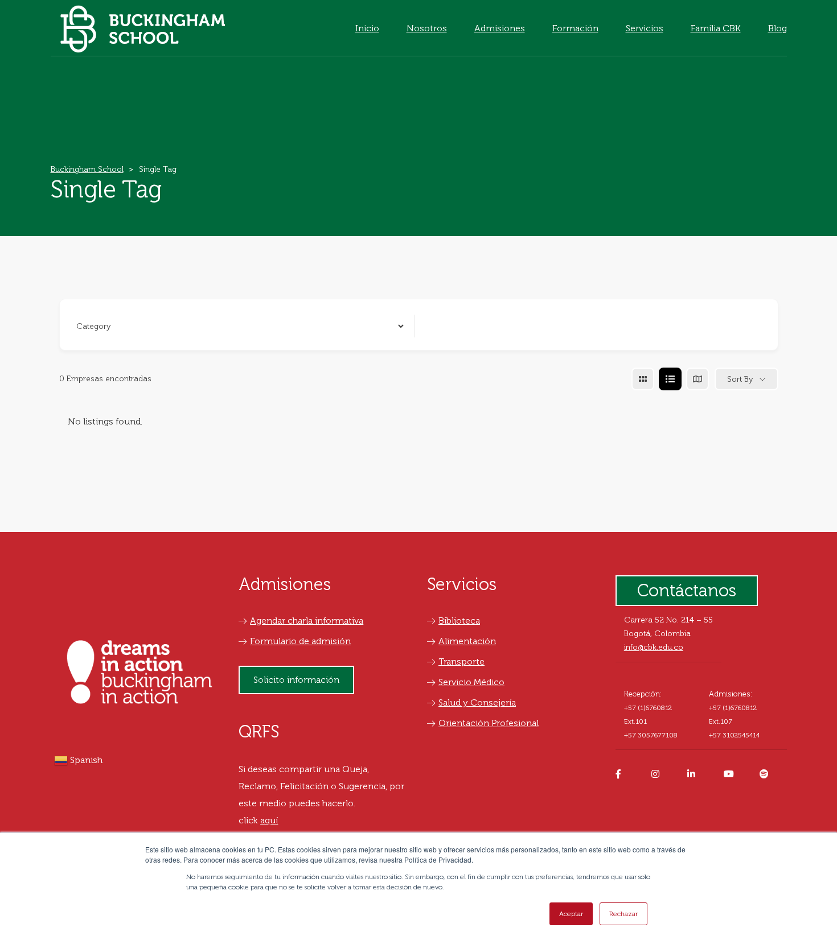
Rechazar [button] (623, 914)
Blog (777, 28)
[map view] (697, 379)
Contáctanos (686, 590)
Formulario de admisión (300, 641)
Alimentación (467, 641)
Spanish (85, 760)
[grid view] (642, 379)
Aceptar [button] (571, 914)
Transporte (461, 661)
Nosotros (427, 28)
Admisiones (499, 28)
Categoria (92, 326)
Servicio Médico (471, 682)
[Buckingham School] (143, 28)
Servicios (644, 28)
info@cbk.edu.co (653, 647)
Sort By (740, 379)
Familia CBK (716, 28)
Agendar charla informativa (306, 620)
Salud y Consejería (477, 702)
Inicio (367, 28)
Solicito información (296, 679)
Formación (575, 28)
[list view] (670, 379)
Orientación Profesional (488, 723)
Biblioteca (459, 620)
